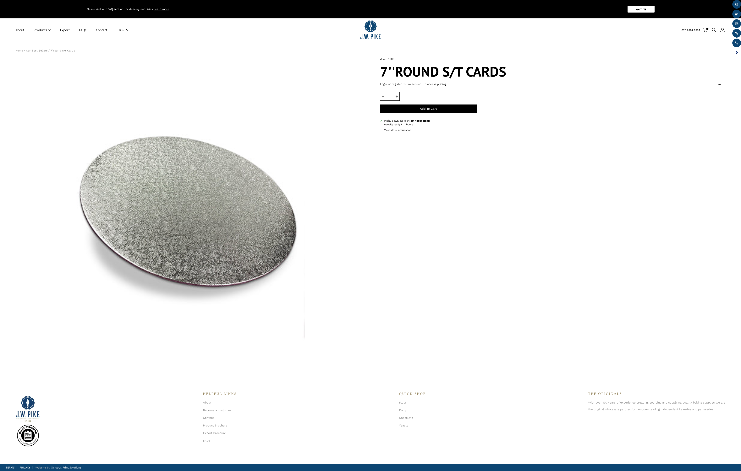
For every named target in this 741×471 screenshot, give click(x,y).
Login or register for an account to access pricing (413, 84)
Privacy (25, 467)
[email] (736, 23)
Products (40, 30)
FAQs (82, 30)
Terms (10, 467)
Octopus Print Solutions (66, 467)
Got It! (641, 9)
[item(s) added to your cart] (705, 30)
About (19, 30)
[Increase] (397, 96)
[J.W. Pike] (370, 30)
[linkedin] (736, 14)
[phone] (736, 43)
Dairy (402, 410)
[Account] (722, 30)
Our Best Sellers (36, 50)
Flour (402, 402)
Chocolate (406, 418)
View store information (397, 130)
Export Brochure (214, 433)
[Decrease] (383, 96)
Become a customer (217, 410)
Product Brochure (215, 425)
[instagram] (736, 4)
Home (19, 50)
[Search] (714, 30)
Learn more (161, 9)
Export (65, 30)
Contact (101, 30)
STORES (122, 30)
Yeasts (403, 425)
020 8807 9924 (691, 30)
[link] (736, 33)
